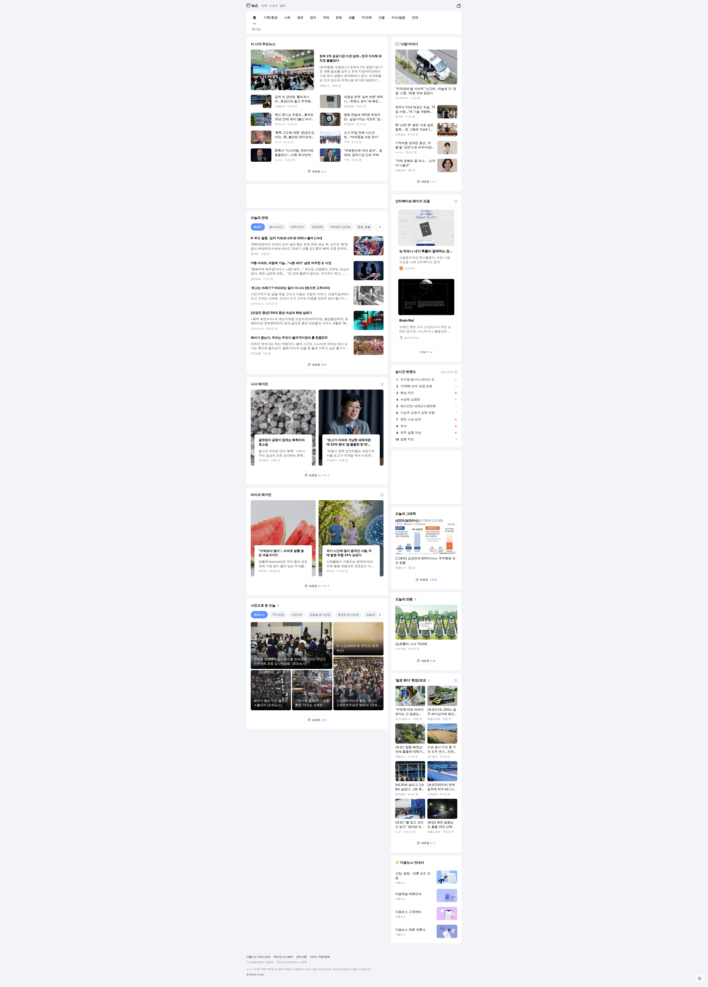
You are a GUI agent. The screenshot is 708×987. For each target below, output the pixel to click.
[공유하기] (458, 5)
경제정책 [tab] (317, 227)
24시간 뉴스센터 (283, 956)
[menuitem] (254, 17)
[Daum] (249, 5)
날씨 (283, 5)
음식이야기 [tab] (276, 227)
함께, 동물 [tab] (364, 227)
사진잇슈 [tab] (296, 614)
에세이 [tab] (258, 227)
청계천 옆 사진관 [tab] (348, 614)
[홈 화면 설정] (699, 978)
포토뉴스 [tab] (259, 614)
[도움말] (382, 384)
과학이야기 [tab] (297, 227)
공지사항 (301, 956)
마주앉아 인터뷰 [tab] (340, 227)
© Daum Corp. (255, 974)
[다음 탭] (380, 227)
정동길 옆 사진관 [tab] (320, 614)
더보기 (424, 352)
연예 (264, 5)
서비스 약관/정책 (320, 956)
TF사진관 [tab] (278, 614)
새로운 (319, 171)
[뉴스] (255, 5)
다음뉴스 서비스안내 (258, 956)
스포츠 (273, 5)
